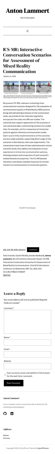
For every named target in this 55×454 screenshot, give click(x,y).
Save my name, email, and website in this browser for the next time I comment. (28, 374)
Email (7, 349)
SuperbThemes (43, 448)
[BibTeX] (6, 275)
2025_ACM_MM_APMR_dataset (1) (14, 250)
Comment (9, 308)
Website (7, 361)
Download (33, 250)
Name (7, 337)
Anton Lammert (27, 10)
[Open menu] (27, 31)
